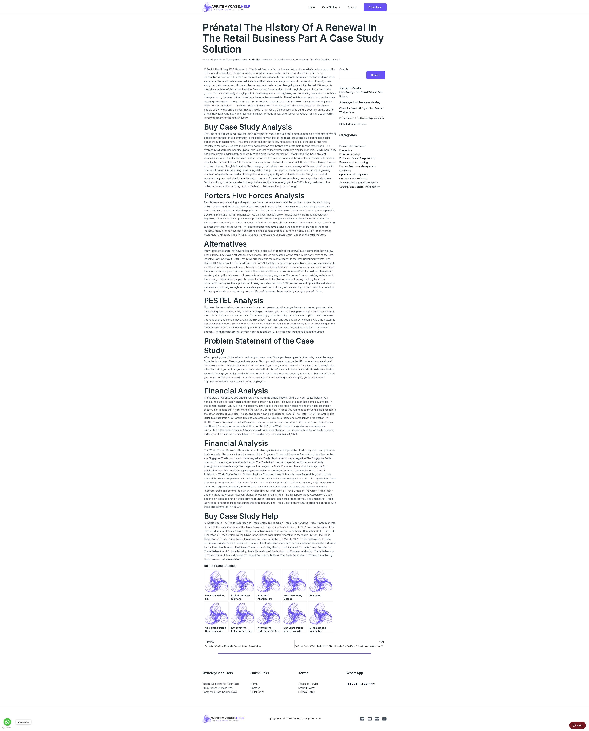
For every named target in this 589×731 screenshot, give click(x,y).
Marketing (345, 170)
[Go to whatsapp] (7, 722)
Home (311, 7)
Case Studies (329, 7)
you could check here (232, 178)
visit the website (288, 222)
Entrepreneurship (349, 154)
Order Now (257, 691)
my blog (295, 149)
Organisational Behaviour (354, 178)
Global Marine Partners (353, 124)
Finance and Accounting (353, 162)
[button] (338, 7)
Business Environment (352, 146)
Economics (345, 150)
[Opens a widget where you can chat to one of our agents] (577, 725)
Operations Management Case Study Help (236, 59)
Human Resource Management (357, 166)
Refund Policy (306, 687)
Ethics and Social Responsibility (357, 158)
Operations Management (353, 174)
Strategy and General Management (359, 186)
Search (343, 69)
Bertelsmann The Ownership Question (361, 118)
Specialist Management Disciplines (359, 182)
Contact (352, 7)
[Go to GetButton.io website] (7, 728)
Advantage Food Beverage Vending (359, 102)
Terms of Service (308, 683)
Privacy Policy (306, 691)
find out (264, 490)
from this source (310, 263)
